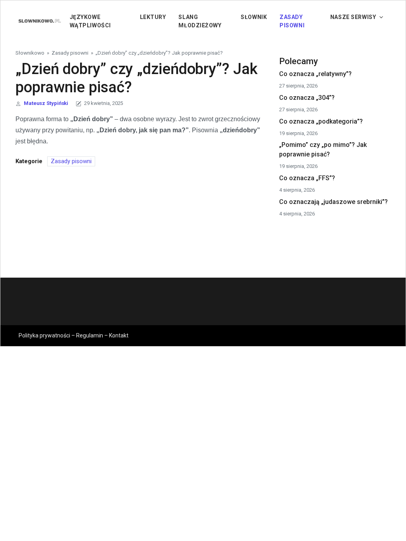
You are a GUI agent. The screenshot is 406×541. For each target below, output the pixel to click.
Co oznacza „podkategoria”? (321, 121)
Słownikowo (29, 53)
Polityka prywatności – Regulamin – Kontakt (73, 335)
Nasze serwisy (353, 17)
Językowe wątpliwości (90, 21)
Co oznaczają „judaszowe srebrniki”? (333, 202)
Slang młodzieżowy (199, 21)
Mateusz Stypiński (46, 103)
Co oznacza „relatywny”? (315, 74)
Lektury (153, 17)
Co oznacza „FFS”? (307, 178)
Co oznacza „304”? (307, 97)
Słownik (254, 17)
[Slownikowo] (39, 20)
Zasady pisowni (292, 21)
